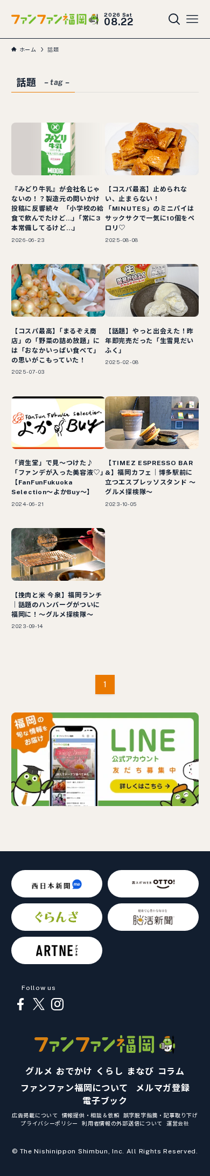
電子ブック (105, 1101)
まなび (140, 1071)
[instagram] (57, 1004)
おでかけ (74, 1071)
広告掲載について (35, 1115)
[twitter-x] (38, 1004)
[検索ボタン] (174, 19)
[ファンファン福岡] (55, 19)
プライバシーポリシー (49, 1123)
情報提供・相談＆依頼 (91, 1115)
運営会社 (178, 1123)
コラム (171, 1071)
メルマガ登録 (163, 1088)
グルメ (38, 1071)
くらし (109, 1071)
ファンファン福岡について (74, 1088)
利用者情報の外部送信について (122, 1123)
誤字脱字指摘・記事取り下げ (160, 1115)
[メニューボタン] (192, 19)
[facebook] (20, 1004)
